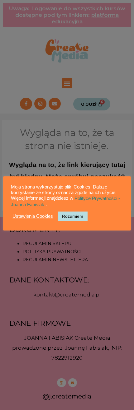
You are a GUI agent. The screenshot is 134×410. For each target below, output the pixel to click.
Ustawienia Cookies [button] (32, 216)
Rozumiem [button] (72, 216)
